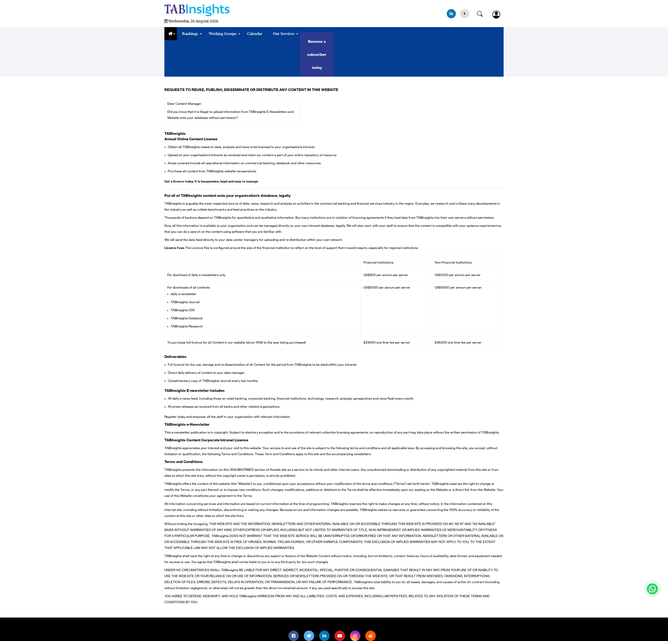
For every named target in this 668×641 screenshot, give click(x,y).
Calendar (254, 33)
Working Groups (222, 33)
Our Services (283, 33)
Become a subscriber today (316, 54)
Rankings (190, 33)
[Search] (482, 13)
